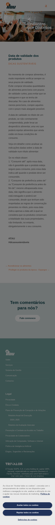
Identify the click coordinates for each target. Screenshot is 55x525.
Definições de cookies (27, 520)
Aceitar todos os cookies (27, 505)
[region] (27, 501)
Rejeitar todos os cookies (27, 513)
